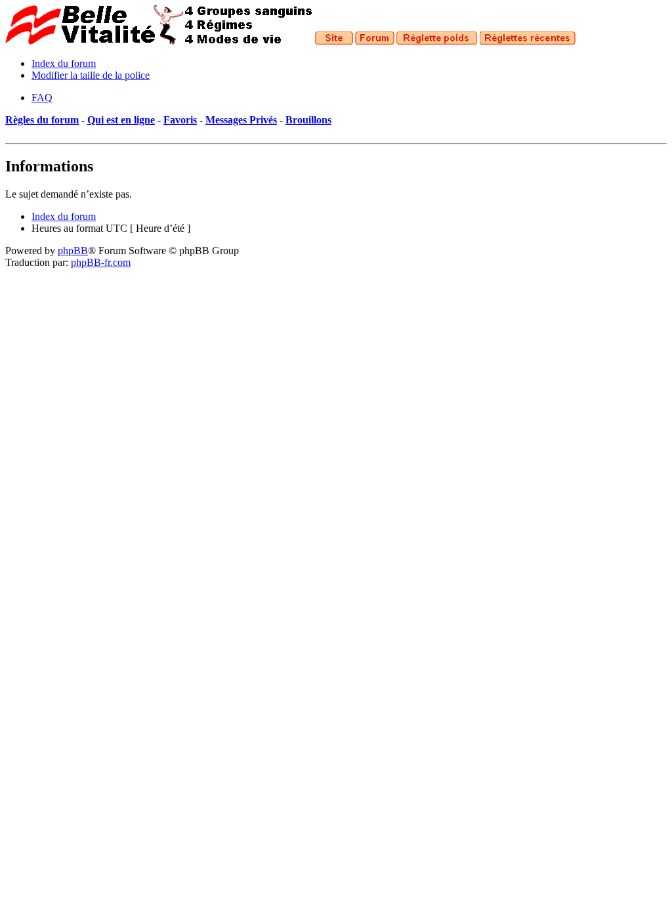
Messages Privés (241, 119)
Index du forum (64, 63)
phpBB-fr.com (101, 262)
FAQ (42, 97)
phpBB (73, 250)
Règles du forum (42, 119)
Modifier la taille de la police (91, 75)
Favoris (180, 119)
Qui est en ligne (121, 119)
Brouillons (308, 119)
